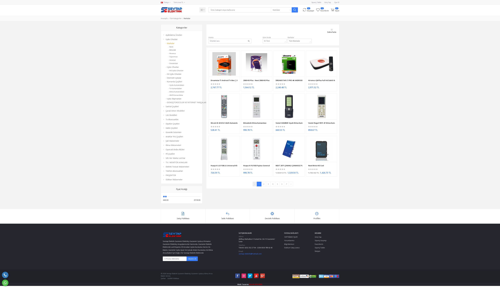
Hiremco (172, 53)
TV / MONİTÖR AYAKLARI (176, 162)
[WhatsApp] (5, 283)
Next (171, 47)
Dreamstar (173, 63)
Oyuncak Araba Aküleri (175, 149)
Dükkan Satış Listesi (292, 247)
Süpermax (173, 56)
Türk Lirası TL (179, 2)
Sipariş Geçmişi (320, 240)
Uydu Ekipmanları (174, 98)
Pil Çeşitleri (170, 154)
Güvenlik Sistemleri (173, 132)
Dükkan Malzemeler (174, 179)
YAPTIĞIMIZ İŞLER (291, 237)
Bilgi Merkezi (289, 244)
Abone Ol (192, 259)
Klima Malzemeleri (173, 145)
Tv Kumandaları (175, 88)
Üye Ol (336, 2)
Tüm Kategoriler (176, 18)
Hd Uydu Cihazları (176, 70)
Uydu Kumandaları (176, 85)
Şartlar (163, 278)
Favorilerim (319, 244)
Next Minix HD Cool (316, 165)
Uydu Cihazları (171, 39)
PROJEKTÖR (171, 175)
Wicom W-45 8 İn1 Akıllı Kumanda (224, 123)
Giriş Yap (327, 2)
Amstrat (172, 60)
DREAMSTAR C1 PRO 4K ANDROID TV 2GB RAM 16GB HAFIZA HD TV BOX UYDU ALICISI (289, 80)
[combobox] (281, 10)
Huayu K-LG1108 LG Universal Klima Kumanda (224, 165)
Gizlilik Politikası (173, 278)
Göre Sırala (267, 37)
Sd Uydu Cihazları (174, 74)
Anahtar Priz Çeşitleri (174, 136)
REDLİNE (172, 50)
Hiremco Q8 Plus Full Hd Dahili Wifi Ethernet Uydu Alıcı (321, 80)
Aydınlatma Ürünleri (174, 35)
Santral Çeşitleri (172, 106)
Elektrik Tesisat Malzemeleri (177, 166)
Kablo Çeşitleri (172, 128)
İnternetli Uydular (174, 78)
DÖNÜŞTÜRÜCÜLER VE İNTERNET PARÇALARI (183, 102)
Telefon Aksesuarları (174, 171)
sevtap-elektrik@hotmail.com (250, 254)
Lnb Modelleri (171, 115)
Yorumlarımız (289, 240)
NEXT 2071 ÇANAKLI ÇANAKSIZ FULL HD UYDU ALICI (289, 165)
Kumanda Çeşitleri (174, 81)
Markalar (187, 18)
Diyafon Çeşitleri (172, 123)
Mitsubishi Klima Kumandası (254, 123)
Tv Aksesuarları (172, 119)
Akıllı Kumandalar (176, 95)
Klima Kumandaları (176, 92)
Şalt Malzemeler (172, 141)
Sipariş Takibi (316, 2)
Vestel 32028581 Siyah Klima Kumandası (289, 123)
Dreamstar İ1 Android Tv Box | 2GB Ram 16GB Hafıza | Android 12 (224, 80)
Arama (210, 37)
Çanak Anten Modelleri (175, 111)
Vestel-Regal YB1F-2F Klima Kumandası (321, 123)
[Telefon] (5, 275)
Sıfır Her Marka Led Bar (175, 158)
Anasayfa (164, 18)
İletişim (317, 251)
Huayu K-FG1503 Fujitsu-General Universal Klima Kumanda (256, 165)
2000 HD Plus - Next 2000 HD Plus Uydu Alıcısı (256, 80)
